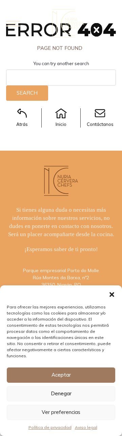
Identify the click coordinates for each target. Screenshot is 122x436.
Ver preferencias (61, 412)
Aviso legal (86, 427)
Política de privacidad (50, 427)
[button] (111, 293)
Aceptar (61, 375)
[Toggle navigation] (13, 23)
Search (27, 93)
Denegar (61, 393)
